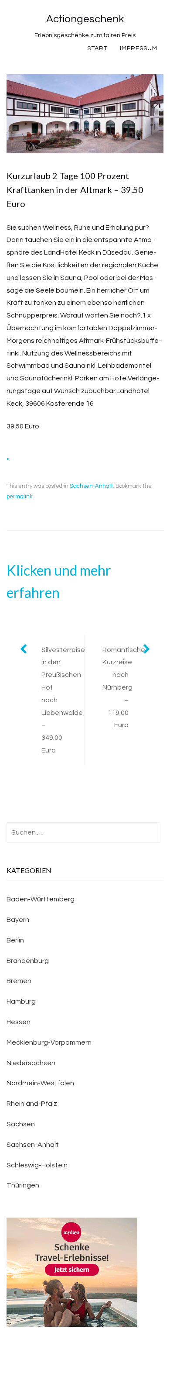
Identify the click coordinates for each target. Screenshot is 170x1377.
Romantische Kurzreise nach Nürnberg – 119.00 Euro (123, 687)
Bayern (18, 919)
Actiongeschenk (85, 19)
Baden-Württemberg (41, 899)
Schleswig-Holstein (37, 1165)
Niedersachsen (31, 1062)
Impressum (138, 48)
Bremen (19, 980)
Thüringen (23, 1185)
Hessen (19, 1021)
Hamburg (21, 1001)
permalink (20, 497)
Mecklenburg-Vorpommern (49, 1042)
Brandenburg (28, 960)
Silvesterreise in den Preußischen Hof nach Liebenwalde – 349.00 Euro (63, 700)
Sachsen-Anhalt (91, 486)
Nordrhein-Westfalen (40, 1083)
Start (97, 48)
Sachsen (21, 1124)
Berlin (15, 940)
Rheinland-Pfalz (32, 1103)
